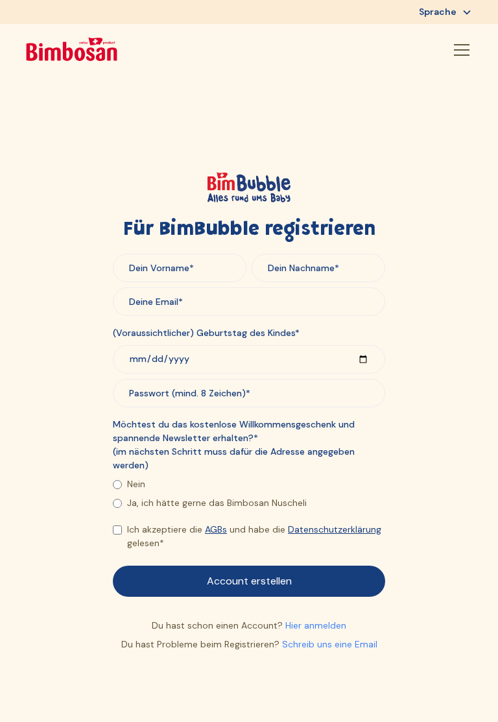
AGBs (216, 529)
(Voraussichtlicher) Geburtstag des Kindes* (206, 333)
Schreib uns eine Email (329, 644)
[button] (445, 12)
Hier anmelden (315, 625)
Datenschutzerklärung (334, 529)
